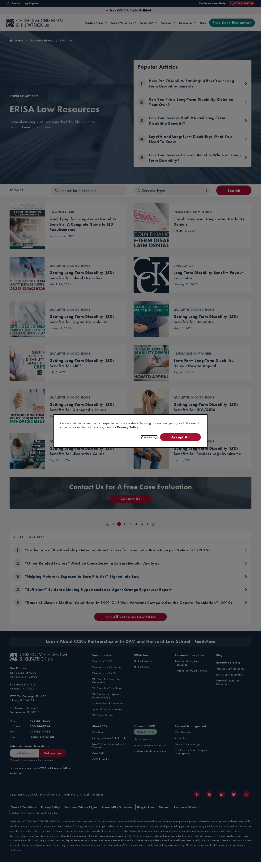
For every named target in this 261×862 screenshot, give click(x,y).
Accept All (180, 437)
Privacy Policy (127, 427)
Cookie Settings (149, 437)
